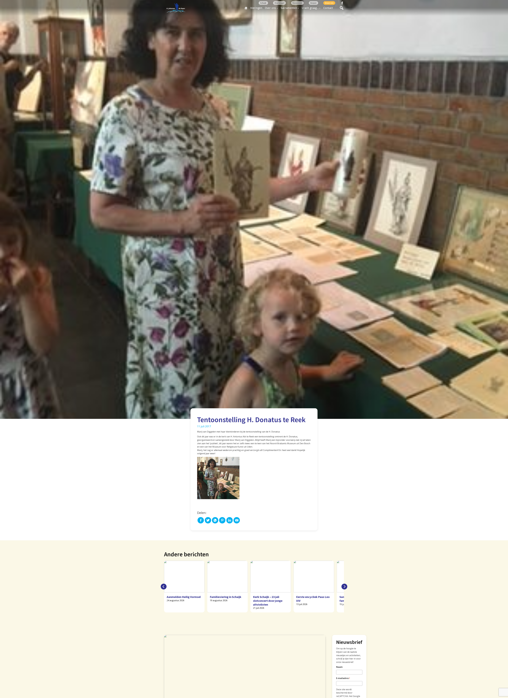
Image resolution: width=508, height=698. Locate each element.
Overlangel (279, 3)
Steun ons (329, 3)
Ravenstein (297, 3)
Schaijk (263, 3)
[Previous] (164, 586)
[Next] (344, 586)
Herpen (313, 3)
